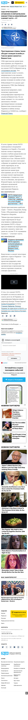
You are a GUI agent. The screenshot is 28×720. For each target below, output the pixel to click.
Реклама (3, 618)
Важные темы (5, 6)
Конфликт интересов (19, 668)
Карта (2, 623)
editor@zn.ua (4, 640)
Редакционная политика (7, 620)
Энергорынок (4, 670)
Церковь (3, 685)
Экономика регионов (6, 675)
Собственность (18, 685)
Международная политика (5, 665)
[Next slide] (25, 7)
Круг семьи (17, 680)
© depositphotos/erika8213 (7, 47)
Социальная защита (19, 662)
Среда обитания (5, 683)
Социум (16, 675)
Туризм (16, 683)
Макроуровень (5, 668)
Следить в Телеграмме (15, 379)
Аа (12, 2)
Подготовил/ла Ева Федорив (9, 324)
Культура (3, 687)
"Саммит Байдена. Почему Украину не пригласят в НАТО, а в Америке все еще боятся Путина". (14, 308)
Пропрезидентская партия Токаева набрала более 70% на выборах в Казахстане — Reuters (12, 599)
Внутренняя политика (7, 662)
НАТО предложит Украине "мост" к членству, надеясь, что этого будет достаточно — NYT (15, 199)
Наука (2, 678)
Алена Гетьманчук (8, 304)
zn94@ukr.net (20, 636)
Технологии (4, 680)
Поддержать (20, 2)
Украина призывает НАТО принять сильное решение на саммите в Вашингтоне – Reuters (16, 245)
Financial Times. (7, 113)
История (16, 678)
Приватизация (5, 673)
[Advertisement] (14, 129)
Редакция (3, 615)
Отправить (14, 358)
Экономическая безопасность (18, 671)
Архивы (3, 613)
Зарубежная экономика (17, 665)
